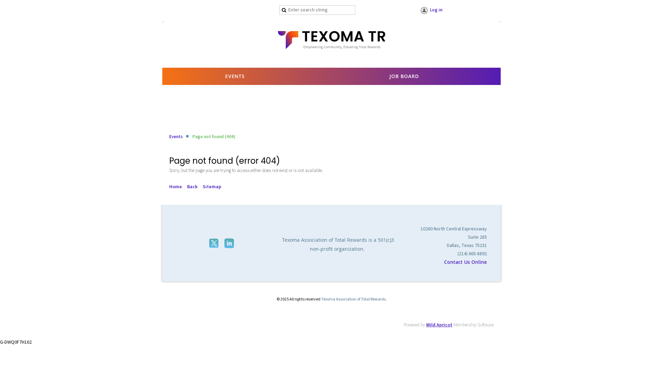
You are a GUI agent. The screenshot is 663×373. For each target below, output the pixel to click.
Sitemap (212, 186)
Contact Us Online (465, 262)
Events (176, 137)
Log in (436, 10)
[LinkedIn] (230, 243)
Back (192, 186)
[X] (214, 243)
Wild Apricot (439, 325)
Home (175, 186)
